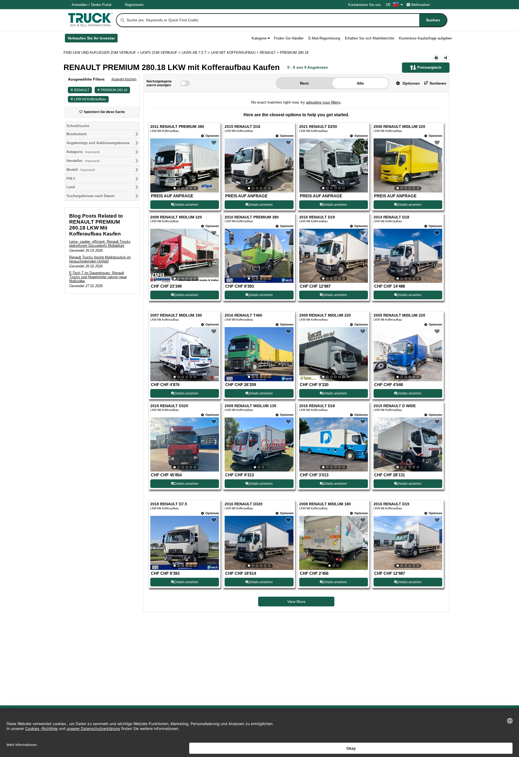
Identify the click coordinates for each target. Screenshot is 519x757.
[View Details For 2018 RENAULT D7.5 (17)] (184, 543)
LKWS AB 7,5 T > (196, 53)
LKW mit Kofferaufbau (90, 99)
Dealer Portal (101, 5)
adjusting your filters (323, 102)
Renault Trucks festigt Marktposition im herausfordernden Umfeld (100, 259)
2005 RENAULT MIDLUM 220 (399, 315)
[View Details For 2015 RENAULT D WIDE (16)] (408, 444)
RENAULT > (270, 53)
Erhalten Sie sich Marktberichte (369, 38)
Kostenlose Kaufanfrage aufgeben (425, 38)
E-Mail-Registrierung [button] (324, 38)
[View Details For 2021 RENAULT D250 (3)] (333, 165)
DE (388, 5)
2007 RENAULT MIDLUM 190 (176, 315)
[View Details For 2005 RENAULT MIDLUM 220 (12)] (408, 354)
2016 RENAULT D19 (317, 217)
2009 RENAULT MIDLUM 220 (176, 217)
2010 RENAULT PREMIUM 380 (252, 217)
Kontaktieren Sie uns (364, 5)
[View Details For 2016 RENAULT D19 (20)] (408, 543)
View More (296, 601)
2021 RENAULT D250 (318, 127)
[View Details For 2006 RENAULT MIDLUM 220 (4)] (408, 165)
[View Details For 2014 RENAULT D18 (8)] (408, 256)
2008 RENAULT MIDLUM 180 (325, 504)
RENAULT (81, 90)
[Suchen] (123, 20)
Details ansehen (186, 205)
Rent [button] (304, 83)
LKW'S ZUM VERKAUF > (161, 53)
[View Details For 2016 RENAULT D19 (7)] (333, 256)
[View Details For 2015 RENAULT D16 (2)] (259, 165)
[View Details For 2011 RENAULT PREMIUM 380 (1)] (184, 165)
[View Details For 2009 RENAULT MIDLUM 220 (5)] (184, 256)
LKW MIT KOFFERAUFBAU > (235, 53)
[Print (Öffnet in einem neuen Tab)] (436, 58)
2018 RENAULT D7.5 (168, 504)
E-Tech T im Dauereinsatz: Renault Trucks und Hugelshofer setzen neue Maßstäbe (98, 277)
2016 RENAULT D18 (317, 406)
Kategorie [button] (259, 38)
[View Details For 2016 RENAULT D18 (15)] (333, 444)
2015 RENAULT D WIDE (395, 406)
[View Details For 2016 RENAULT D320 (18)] (259, 543)
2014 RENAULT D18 (391, 217)
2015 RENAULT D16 (242, 127)
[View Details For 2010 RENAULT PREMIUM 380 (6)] (259, 256)
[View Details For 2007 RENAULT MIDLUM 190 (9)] (184, 354)
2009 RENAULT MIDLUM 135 (250, 406)
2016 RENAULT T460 (243, 315)
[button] (406, 83)
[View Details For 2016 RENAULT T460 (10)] (259, 354)
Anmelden (79, 5)
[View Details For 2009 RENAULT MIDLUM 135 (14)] (259, 444)
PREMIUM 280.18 (114, 90)
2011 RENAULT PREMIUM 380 (177, 127)
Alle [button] (360, 83)
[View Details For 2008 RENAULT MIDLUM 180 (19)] (333, 543)
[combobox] (286, 20)
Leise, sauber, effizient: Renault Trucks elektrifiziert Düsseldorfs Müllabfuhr (100, 244)
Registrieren (134, 5)
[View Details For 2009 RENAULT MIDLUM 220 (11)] (333, 354)
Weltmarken (420, 5)
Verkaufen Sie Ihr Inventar (93, 39)
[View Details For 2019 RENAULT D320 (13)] (184, 444)
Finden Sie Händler (289, 38)
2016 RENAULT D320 (243, 504)
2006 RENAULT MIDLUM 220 (399, 127)
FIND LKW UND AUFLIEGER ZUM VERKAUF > (102, 53)
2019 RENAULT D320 (169, 406)
